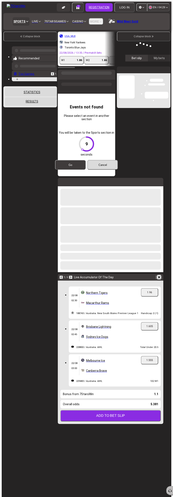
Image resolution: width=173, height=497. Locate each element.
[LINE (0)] (62, 74)
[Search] (111, 74)
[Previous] (52, 70)
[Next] (70, 270)
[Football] (70, 74)
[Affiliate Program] (63, 7)
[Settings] (141, 7)
